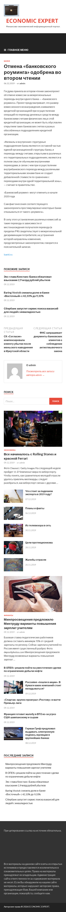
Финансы (8, 615)
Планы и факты (34, 508)
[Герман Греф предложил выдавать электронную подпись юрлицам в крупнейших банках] (13, 739)
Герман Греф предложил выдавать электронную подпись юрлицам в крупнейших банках (40, 733)
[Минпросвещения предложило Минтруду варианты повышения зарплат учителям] (33, 612)
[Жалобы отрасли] (13, 570)
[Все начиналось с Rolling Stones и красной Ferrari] (33, 447)
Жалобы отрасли (35, 559)
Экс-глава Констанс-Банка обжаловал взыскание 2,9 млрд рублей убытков (28, 278)
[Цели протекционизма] (13, 553)
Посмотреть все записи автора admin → (40, 373)
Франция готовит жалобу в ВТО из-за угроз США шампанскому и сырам (30, 716)
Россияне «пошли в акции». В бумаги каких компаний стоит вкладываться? (43, 685)
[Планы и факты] (13, 518)
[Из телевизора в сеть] (13, 536)
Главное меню (18, 49)
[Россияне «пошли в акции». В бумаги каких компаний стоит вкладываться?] (13, 692)
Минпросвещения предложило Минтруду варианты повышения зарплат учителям (30, 623)
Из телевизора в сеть (38, 525)
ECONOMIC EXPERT (32, 20)
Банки (7, 61)
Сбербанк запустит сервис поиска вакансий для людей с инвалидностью (31, 310)
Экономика (10, 450)
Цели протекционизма (39, 542)
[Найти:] (33, 401)
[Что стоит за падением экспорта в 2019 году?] (13, 501)
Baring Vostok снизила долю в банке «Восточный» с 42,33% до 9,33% (26, 294)
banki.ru (8, 254)
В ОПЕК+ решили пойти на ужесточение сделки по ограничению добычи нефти (32, 669)
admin (22, 83)
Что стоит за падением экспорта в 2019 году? (39, 493)
